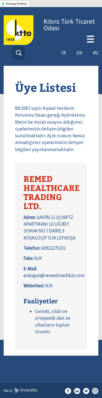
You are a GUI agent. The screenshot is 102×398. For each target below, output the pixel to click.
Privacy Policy (16, 4)
